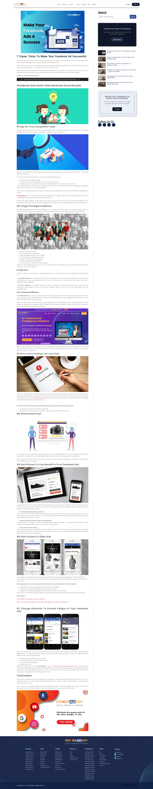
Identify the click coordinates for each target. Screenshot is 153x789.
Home (58, 4)
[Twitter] (100, 125)
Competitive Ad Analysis (59, 763)
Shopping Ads (43, 755)
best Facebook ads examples (64, 666)
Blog (89, 4)
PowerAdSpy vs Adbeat (89, 774)
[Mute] (82, 79)
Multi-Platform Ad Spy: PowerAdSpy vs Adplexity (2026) (119, 64)
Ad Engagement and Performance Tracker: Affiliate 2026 (120, 76)
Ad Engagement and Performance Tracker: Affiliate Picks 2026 (120, 83)
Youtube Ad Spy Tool (29, 757)
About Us (101, 753)
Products (70, 4)
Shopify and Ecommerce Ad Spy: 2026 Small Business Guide (120, 58)
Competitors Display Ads (45, 767)
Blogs (71, 753)
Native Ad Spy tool (29, 759)
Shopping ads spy (58, 757)
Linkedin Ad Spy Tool (29, 769)
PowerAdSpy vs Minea (89, 759)
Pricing (78, 4)
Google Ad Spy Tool (29, 755)
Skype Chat (118, 756)
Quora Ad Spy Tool (29, 765)
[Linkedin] (109, 125)
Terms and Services (103, 759)
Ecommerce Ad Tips (59, 755)
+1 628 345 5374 (118, 752)
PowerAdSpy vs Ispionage (90, 761)
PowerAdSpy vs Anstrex (89, 753)
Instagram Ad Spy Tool (30, 753)
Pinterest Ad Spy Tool (30, 767)
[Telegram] (113, 125)
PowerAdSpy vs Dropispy (89, 769)
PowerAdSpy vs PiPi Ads (89, 778)
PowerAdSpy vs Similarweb (90, 765)
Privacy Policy (102, 757)
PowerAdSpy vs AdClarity (89, 767)
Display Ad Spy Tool (29, 761)
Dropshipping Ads (43, 765)
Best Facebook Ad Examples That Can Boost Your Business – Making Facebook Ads (42, 602)
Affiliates (94, 4)
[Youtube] (104, 125)
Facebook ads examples (41, 398)
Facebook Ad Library (74, 757)
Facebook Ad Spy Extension (105, 763)
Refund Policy (102, 761)
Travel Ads (42, 757)
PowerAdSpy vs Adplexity (89, 763)
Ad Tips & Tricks (58, 761)
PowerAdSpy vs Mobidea (89, 776)
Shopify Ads (42, 761)
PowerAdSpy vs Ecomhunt (90, 755)
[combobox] (114, 17)
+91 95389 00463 (119, 754)
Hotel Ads (42, 763)
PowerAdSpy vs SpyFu (89, 757)
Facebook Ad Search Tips (60, 769)
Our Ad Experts (102, 755)
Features (64, 4)
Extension (83, 4)
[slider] (85, 79)
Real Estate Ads (43, 753)
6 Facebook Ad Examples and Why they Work (31, 599)
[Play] (19, 79)
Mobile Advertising (58, 759)
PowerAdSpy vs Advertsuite (90, 771)
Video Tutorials (58, 767)
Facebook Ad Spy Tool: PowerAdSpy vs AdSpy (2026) (121, 51)
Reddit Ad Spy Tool (29, 763)
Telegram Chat (119, 758)
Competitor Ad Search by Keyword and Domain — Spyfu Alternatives (121, 70)
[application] (52, 79)
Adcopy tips (57, 765)
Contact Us (102, 765)
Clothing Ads (42, 759)
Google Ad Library (73, 759)
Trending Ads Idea (58, 753)
